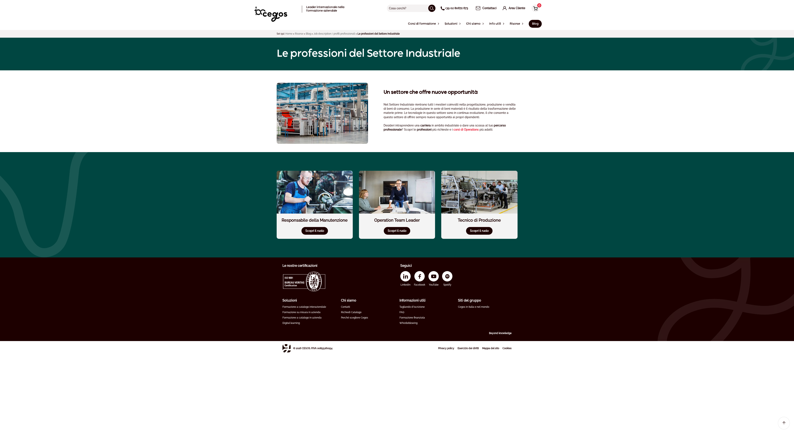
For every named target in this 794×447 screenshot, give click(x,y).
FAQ (401, 312)
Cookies (507, 348)
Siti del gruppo (469, 300)
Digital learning (291, 323)
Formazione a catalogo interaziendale (304, 306)
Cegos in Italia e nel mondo (473, 306)
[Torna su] (784, 423)
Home (288, 33)
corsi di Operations (466, 129)
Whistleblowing (408, 323)
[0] (534, 8)
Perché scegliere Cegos (354, 317)
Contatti (345, 306)
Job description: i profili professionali (334, 33)
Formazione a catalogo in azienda (302, 317)
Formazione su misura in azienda (301, 312)
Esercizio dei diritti (468, 348)
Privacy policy (446, 348)
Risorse (299, 33)
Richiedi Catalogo (351, 312)
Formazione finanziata (412, 317)
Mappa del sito (490, 348)
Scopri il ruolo (314, 230)
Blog (308, 33)
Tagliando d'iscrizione (412, 306)
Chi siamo (348, 300)
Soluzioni (289, 300)
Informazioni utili (412, 300)
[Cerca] (431, 8)
